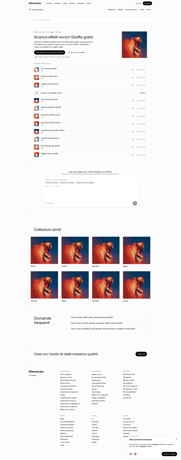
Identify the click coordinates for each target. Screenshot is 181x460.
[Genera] (90, 93)
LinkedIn (95, 422)
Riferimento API (129, 374)
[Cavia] (136, 287)
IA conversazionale (99, 377)
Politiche (126, 433)
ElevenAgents (96, 371)
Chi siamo (127, 419)
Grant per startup (66, 427)
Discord (94, 430)
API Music (126, 395)
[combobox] (92, 20)
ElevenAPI (126, 371)
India (62, 445)
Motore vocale (128, 380)
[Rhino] (44, 252)
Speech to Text (66, 377)
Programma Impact (67, 425)
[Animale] (105, 287)
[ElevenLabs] (35, 3)
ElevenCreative (65, 371)
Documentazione (66, 436)
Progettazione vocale (68, 398)
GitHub (94, 425)
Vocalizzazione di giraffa (85, 182)
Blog (62, 419)
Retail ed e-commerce (100, 395)
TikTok (94, 433)
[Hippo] (75, 287)
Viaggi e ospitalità (98, 398)
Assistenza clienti (98, 401)
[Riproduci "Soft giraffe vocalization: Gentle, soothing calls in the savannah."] (90, 131)
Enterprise (64, 439)
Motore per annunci (67, 409)
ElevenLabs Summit (130, 430)
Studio (62, 395)
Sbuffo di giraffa (51, 182)
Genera (142, 93)
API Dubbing (127, 383)
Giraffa (58, 32)
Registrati (147, 3)
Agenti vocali (96, 374)
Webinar (63, 433)
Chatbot (95, 404)
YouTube (95, 427)
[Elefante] (105, 252)
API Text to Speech (130, 386)
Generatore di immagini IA (70, 404)
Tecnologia (96, 392)
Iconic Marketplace (67, 422)
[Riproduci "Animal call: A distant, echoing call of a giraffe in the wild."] (90, 116)
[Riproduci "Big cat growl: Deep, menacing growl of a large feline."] (90, 77)
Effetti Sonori (39, 32)
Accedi (138, 3)
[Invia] (135, 203)
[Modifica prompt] (133, 70)
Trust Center (65, 442)
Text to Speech (66, 374)
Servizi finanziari (98, 386)
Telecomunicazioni (99, 383)
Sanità (94, 389)
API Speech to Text (130, 389)
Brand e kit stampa (130, 427)
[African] (44, 287)
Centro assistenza (67, 430)
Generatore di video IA (68, 406)
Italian (33, 375)
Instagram (95, 436)
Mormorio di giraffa (67, 182)
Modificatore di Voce (68, 380)
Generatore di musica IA (69, 392)
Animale (50, 32)
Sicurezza (127, 425)
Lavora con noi (128, 422)
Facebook (95, 439)
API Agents (127, 377)
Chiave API (127, 398)
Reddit (94, 442)
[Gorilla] (75, 252)
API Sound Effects (129, 392)
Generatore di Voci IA (68, 401)
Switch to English (169, 454)
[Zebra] (136, 252)
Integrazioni (96, 380)
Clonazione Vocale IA (68, 386)
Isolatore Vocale (66, 389)
